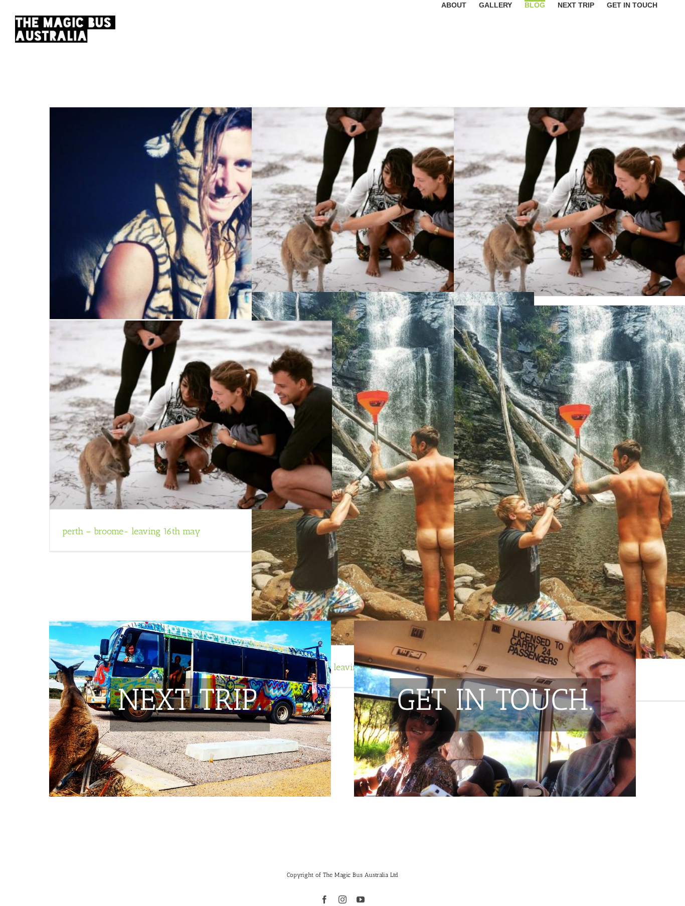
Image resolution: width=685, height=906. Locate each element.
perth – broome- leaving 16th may (131, 531)
